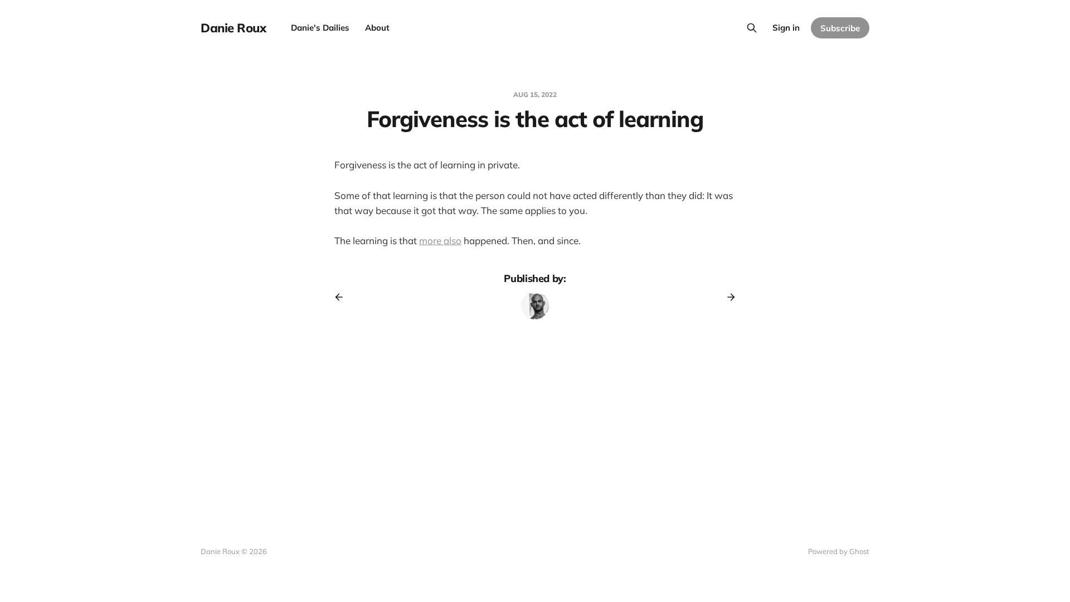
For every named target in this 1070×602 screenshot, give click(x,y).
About (377, 27)
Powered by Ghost (838, 551)
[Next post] (727, 297)
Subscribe (840, 28)
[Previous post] (342, 297)
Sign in (786, 27)
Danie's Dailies (320, 27)
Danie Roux (233, 28)
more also (440, 240)
